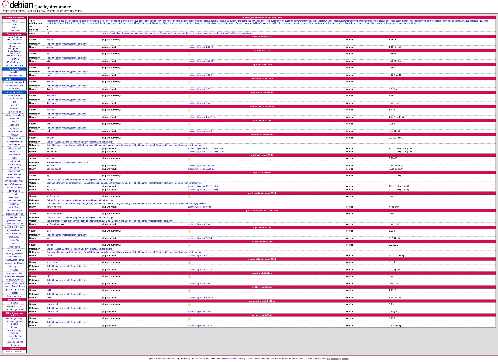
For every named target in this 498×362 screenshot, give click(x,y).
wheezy (14, 270)
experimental (14, 95)
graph (17, 89)
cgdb (114, 33)
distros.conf (14, 53)
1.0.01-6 (209, 47)
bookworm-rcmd (14, 131)
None (208, 103)
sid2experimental (14, 98)
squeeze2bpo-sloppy (14, 283)
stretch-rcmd (14, 197)
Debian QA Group (14, 318)
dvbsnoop (128, 33)
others (258, 359)
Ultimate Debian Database (14, 337)
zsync (250, 33)
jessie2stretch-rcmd (14, 224)
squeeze (14, 293)
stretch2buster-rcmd (14, 181)
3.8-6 (208, 311)
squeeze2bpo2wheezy (14, 286)
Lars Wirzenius (196, 359)
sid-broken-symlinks (14, 115)
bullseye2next (14, 148)
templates (17, 40)
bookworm (14, 128)
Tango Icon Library (319, 359)
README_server (14, 62)
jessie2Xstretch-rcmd (14, 227)
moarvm (151, 33)
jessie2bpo (14, 237)
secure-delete (216, 33)
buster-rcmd (14, 161)
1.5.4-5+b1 (211, 117)
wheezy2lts (14, 266)
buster (14, 158)
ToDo (21, 309)
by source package (14, 85)
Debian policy (14, 43)
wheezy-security (14, 273)
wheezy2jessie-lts (14, 253)
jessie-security (14, 250)
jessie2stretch (14, 217)
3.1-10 (209, 269)
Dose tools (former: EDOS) (14, 323)
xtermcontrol (241, 33)
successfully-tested (196, 47)
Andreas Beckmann (230, 359)
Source (14, 303)
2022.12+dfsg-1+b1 (215, 148)
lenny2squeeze (14, 296)
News (14, 24)
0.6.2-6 (209, 325)
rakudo (206, 33)
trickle (232, 33)
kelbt (145, 33)
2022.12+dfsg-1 (213, 186)
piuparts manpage (14, 65)
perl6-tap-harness (189, 33)
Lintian (14, 327)
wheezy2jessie (14, 257)
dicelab (120, 33)
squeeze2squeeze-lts (14, 290)
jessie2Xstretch (14, 220)
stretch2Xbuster (14, 178)
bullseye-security (14, 141)
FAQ (14, 27)
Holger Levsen (247, 359)
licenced (165, 359)
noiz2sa (159, 33)
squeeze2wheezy (14, 280)
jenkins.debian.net (14, 342)
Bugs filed (14, 72)
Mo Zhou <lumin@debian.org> (189, 145)
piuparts (152, 359)
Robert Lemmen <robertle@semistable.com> (67, 44)
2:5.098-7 (210, 61)
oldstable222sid (14, 210)
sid (14, 102)
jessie (14, 243)
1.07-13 (209, 297)
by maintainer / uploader (14, 82)
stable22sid (17, 79)
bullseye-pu (14, 145)
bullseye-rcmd (14, 138)
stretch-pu (14, 204)
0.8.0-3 (209, 75)
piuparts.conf (14, 51)
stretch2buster (14, 174)
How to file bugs (14, 37)
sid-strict (14, 105)
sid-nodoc (14, 108)
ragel (200, 33)
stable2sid (14, 151)
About (14, 21)
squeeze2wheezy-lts (14, 276)
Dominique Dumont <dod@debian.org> (113, 145)
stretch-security (14, 201)
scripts (10, 56)
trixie (14, 122)
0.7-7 (208, 89)
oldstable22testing (14, 214)
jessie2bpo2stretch (14, 233)
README (14, 59)
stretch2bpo (14, 191)
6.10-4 (209, 238)
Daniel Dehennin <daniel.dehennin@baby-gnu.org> (70, 145)
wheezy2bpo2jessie (14, 263)
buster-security (14, 164)
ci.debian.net (14, 345)
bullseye (14, 135)
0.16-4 (209, 131)
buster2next (14, 171)
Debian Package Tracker (14, 332)
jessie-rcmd (14, 247)
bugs (20, 306)
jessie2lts (14, 240)
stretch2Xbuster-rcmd (14, 184)
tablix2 (226, 33)
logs (20, 56)
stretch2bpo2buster (14, 187)
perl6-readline (174, 33)
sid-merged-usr (14, 112)
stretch (14, 194)
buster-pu (14, 168)
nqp (165, 33)
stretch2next (14, 207)
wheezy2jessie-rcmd (14, 260)
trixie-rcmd (14, 125)
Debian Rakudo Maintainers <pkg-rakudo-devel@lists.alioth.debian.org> (80, 142)
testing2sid (14, 118)
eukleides (137, 33)
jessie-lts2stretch (14, 230)
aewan (105, 33)
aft (110, 33)
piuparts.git (270, 359)
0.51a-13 (210, 166)
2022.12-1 (210, 255)
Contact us (14, 31)
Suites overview (14, 75)
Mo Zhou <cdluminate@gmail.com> (191, 203)
